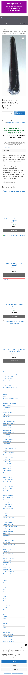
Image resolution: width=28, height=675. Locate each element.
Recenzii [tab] (6, 150)
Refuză (14, 665)
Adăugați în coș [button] (14, 230)
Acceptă (14, 661)
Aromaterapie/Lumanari (14, 31)
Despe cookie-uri (7, 673)
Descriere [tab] (7, 147)
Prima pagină (4, 30)
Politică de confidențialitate (17, 673)
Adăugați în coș (19, 113)
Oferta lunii (8, 124)
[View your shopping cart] (2, 23)
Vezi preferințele (14, 669)
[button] (26, 645)
